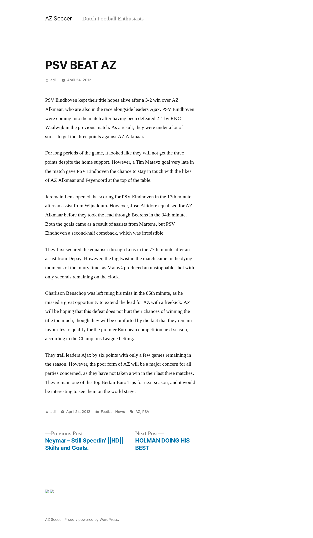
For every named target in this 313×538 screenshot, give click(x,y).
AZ (137, 411)
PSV (145, 411)
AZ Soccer (58, 18)
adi (53, 80)
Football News (113, 411)
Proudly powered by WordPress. (91, 519)
